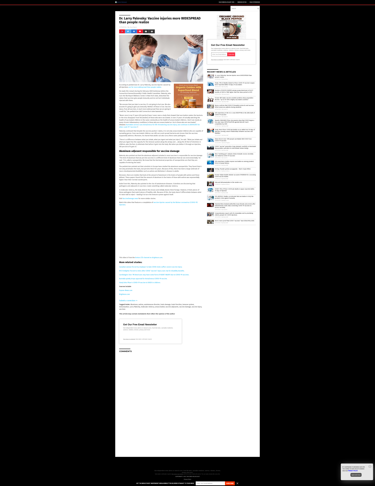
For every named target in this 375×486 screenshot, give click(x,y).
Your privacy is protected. (129, 339)
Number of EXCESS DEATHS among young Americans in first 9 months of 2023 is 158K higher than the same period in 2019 (234, 91)
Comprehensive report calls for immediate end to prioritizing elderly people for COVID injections (234, 214)
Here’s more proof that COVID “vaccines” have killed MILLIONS (234, 221)
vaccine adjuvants (171, 307)
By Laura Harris (225, 94)
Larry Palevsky (135, 307)
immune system (188, 304)
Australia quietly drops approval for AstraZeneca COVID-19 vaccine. (143, 279)
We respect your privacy (177, 474)
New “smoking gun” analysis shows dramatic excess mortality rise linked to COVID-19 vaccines (234, 154)
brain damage (166, 304)
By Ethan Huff (225, 101)
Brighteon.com (124, 294)
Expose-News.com (125, 290)
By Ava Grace (225, 79)
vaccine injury (197, 307)
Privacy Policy (187, 479)
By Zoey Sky (225, 86)
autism (140, 304)
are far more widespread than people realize (145, 87)
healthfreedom (255, 2)
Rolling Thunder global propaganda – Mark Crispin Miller (233, 169)
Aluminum (134, 304)
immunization (241, 2)
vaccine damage (185, 307)
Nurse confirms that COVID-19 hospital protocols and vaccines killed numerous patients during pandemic (234, 106)
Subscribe (230, 483)
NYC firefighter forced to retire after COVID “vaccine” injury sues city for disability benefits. (151, 271)
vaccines (122, 309)
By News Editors (225, 171)
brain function (176, 304)
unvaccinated (160, 307)
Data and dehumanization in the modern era (228, 182)
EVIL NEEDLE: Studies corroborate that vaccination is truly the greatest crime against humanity (234, 197)
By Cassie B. (225, 109)
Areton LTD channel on (148, 257)
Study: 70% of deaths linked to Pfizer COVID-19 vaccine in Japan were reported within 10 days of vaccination (234, 84)
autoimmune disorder (152, 304)
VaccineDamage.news (130, 198)
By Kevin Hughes (226, 142)
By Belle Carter (225, 200)
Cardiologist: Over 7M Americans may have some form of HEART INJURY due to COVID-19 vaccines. (154, 275)
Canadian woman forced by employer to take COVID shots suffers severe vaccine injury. (150, 267)
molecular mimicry (147, 307)
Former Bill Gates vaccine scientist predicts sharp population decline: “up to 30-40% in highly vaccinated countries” (234, 98)
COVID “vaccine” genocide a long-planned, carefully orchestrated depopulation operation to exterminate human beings (235, 147)
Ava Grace (133, 27)
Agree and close (356, 475)
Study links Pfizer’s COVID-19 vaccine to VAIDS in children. (140, 282)
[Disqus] (161, 378)
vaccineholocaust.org (226, 2)
